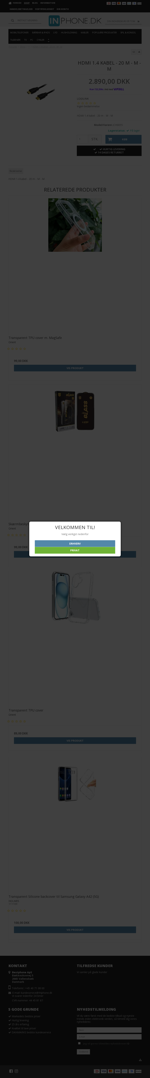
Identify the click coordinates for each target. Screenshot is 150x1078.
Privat (75, 550)
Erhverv (75, 543)
